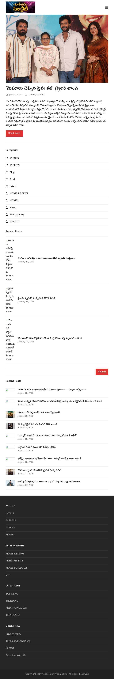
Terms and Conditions (18, 641)
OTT (8, 575)
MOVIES (40, 94)
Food (12, 179)
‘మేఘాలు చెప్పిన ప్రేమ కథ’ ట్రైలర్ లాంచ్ (42, 89)
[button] (106, 7)
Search (102, 372)
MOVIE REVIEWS (19, 193)
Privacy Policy (13, 634)
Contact (10, 648)
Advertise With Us (16, 655)
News (13, 208)
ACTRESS (15, 165)
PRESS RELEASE (14, 561)
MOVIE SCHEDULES (17, 568)
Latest (32, 94)
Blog (12, 172)
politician (15, 222)
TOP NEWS (12, 594)
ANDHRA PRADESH (16, 608)
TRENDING (12, 601)
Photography (17, 215)
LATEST (10, 513)
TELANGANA (13, 615)
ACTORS (14, 158)
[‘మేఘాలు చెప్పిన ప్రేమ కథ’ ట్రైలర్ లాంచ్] (57, 48)
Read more (14, 133)
